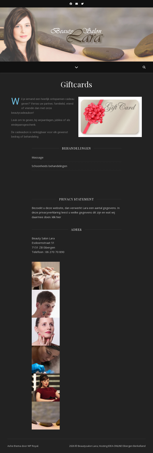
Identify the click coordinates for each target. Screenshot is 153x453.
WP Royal (33, 446)
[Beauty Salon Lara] (76, 35)
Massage (37, 157)
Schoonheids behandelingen (49, 166)
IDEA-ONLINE (115, 446)
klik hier (56, 217)
